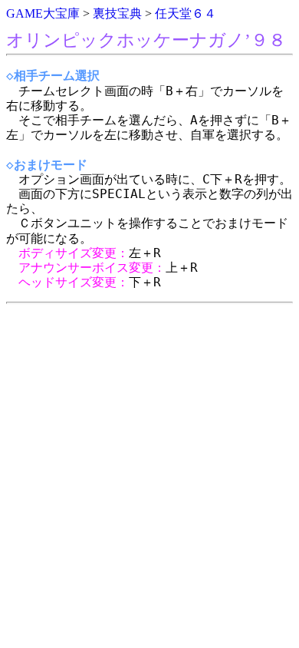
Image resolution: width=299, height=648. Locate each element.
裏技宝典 (117, 13)
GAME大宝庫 (43, 13)
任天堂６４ (185, 13)
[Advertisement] (149, 460)
